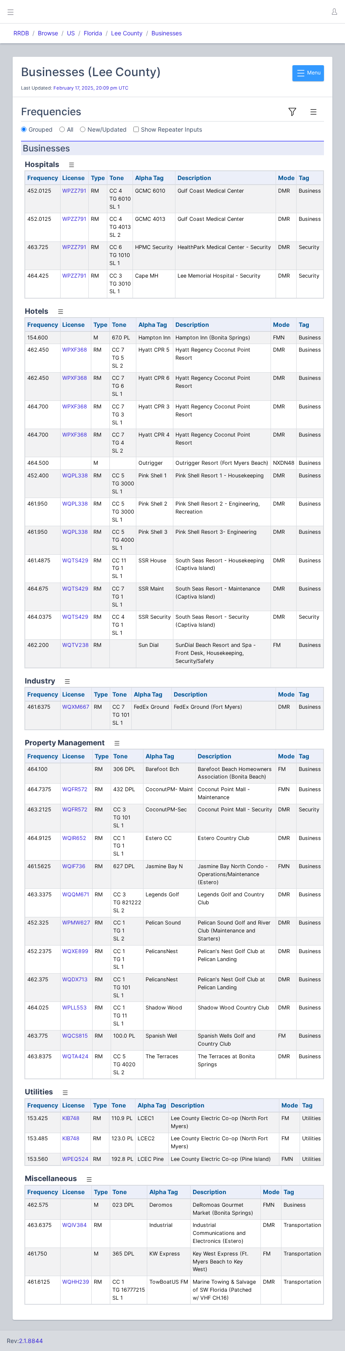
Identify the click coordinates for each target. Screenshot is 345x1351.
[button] (334, 11)
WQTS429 (75, 560)
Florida (93, 33)
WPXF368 (74, 350)
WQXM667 (75, 707)
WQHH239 (75, 1282)
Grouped (41, 129)
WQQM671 (75, 894)
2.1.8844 (31, 1340)
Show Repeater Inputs (171, 129)
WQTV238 (75, 645)
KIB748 (71, 1118)
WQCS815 (75, 1036)
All (70, 129)
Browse (48, 33)
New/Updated (107, 129)
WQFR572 (75, 789)
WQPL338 (75, 475)
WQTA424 (75, 1056)
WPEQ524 (75, 1159)
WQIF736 (73, 866)
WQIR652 (74, 838)
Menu (313, 72)
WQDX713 (75, 979)
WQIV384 (74, 1225)
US (71, 33)
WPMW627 (76, 922)
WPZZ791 (74, 191)
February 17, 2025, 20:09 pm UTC (90, 88)
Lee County (127, 33)
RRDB (21, 33)
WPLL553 (74, 1007)
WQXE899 (75, 951)
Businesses (166, 33)
